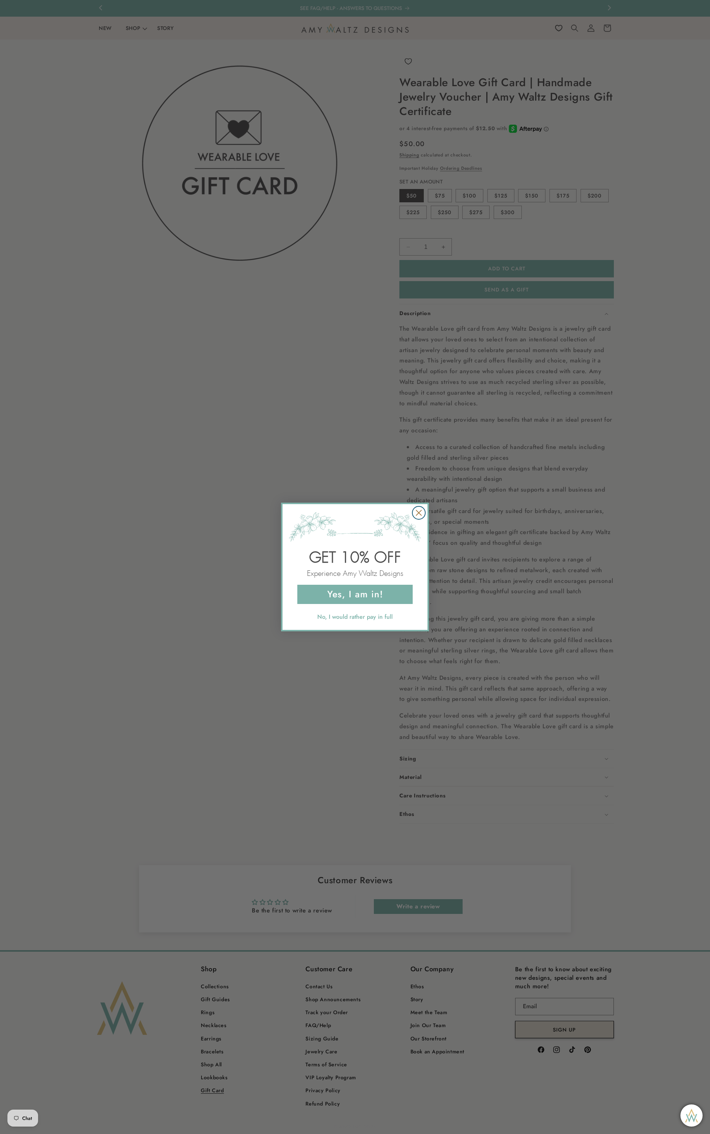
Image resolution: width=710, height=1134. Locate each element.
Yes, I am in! (355, 594)
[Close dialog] (418, 512)
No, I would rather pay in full (355, 616)
